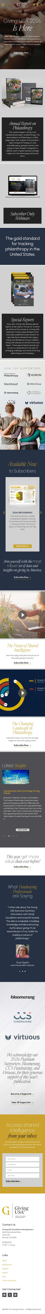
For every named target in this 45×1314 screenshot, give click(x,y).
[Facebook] (4, 1295)
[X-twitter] (10, 1295)
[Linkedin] (15, 1295)
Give (4, 1277)
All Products (7, 1265)
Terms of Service (9, 1281)
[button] (4, 512)
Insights (5, 1269)
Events (5, 1273)
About (4, 1261)
